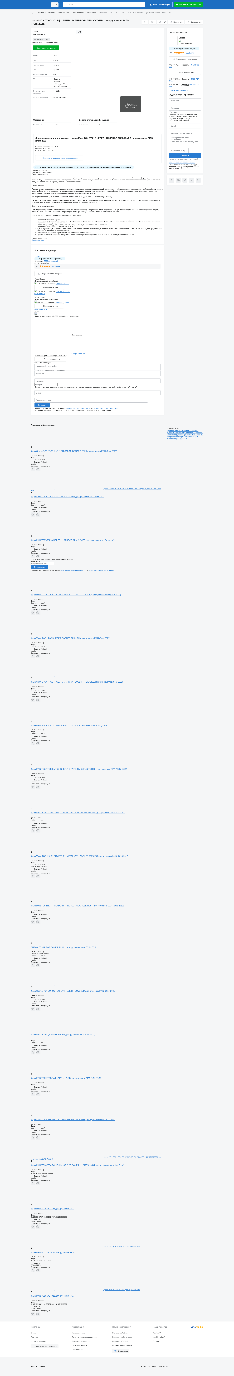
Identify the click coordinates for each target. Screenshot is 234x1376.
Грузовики (171, 431)
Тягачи (178, 431)
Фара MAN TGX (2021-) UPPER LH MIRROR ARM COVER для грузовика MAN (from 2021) (73, 540)
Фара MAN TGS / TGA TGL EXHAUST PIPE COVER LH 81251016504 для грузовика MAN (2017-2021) (78, 1165)
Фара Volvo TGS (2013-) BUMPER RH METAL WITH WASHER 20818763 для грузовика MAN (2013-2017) (79, 856)
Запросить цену (42, 39)
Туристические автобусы (193, 435)
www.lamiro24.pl (40, 309)
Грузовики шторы (191, 437)
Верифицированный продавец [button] (50, 259)
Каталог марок (77, 1349)
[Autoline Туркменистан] (39, 5)
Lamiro (37, 256)
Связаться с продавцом (46, 48)
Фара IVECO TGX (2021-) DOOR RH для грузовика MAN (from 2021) (63, 1034)
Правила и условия (79, 1333)
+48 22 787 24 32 (63, 292)
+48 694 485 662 (62, 284)
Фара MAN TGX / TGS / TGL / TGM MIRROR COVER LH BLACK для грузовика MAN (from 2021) (76, 595)
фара (56, 60)
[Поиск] (65, 4)
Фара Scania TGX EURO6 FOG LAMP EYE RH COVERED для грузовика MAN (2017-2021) (73, 991)
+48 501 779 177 (62, 302)
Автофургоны (177, 435)
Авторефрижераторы (175, 437)
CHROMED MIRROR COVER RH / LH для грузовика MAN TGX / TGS (63, 947)
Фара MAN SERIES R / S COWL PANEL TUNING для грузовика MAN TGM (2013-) (69, 725)
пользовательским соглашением (105, 408)
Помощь (34, 1337)
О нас (33, 1333)
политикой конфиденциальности (77, 408)
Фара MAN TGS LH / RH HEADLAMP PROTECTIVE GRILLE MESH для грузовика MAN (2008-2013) (77, 906)
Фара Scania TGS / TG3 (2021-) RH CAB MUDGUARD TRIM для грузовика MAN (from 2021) (74, 451)
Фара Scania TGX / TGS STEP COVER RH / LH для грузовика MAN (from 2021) (68, 497)
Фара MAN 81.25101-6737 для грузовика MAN (52, 1209)
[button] (144, 22)
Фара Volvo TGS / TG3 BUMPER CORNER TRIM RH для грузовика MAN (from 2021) (70, 638)
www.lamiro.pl (39, 294)
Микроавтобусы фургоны (177, 438)
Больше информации (177, 90)
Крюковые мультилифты (185, 433)
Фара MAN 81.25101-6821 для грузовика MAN (52, 1296)
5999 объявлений (51, 261)
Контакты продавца (39, 1341)
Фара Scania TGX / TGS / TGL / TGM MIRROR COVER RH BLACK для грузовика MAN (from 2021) (77, 682)
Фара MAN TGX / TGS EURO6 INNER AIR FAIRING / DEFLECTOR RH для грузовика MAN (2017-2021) (79, 769)
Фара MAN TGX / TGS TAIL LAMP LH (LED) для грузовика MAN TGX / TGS (66, 1078)
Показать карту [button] (77, 335)
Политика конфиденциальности (84, 1337)
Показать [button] (52, 284)
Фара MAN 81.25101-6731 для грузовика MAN (52, 1252)
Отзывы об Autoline (79, 1345)
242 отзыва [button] (56, 266)
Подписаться (39, 567)
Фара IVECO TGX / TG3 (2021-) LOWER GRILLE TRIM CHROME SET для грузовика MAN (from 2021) (78, 812)
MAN (55, 55)
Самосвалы (186, 431)
